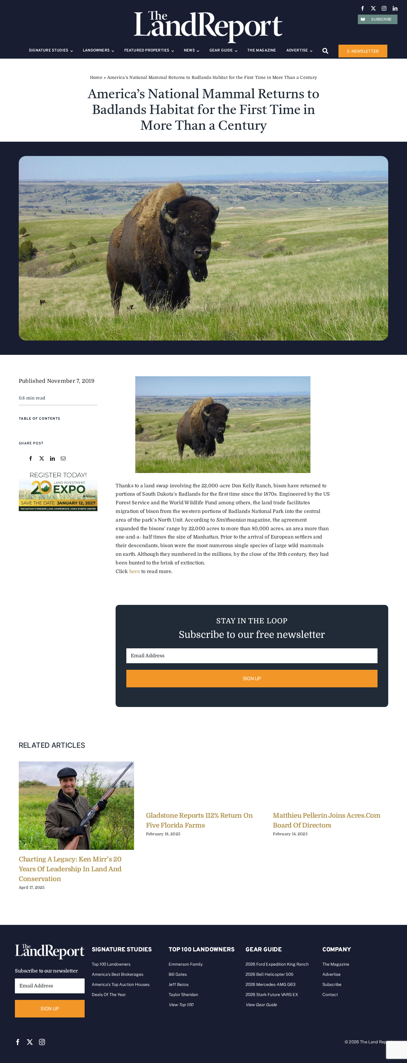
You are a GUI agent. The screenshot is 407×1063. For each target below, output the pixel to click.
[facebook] (362, 8)
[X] (41, 459)
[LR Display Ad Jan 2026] (58, 472)
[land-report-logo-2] (207, 13)
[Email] (63, 459)
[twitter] (373, 8)
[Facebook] (30, 459)
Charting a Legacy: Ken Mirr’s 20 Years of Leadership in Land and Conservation (70, 869)
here (134, 571)
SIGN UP (252, 678)
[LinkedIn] (52, 459)
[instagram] (384, 8)
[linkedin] (395, 8)
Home (96, 77)
